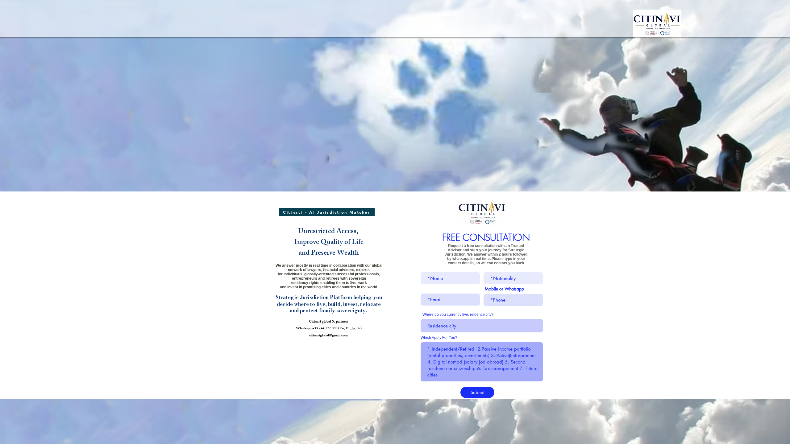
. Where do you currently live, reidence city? (457, 314)
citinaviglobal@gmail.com (328, 335)
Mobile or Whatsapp (504, 289)
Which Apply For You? (439, 337)
